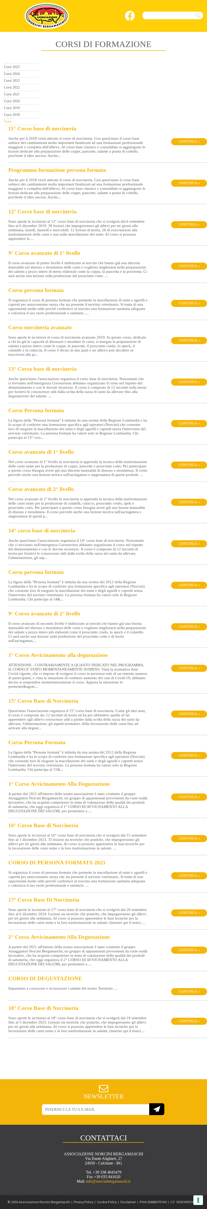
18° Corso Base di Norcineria (43, 1008)
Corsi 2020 (12, 101)
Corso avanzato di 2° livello (41, 489)
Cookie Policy (107, 1202)
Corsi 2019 (12, 108)
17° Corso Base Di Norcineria (43, 900)
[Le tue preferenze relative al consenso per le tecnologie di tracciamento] (198, 1200)
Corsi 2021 (12, 94)
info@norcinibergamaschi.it (108, 1181)
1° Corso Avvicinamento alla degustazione (58, 655)
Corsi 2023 (12, 80)
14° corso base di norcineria (41, 530)
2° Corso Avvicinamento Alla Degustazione (59, 937)
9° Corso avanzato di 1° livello (44, 253)
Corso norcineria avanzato (40, 327)
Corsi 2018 (12, 115)
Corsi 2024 (12, 74)
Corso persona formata (36, 290)
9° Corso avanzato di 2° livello (44, 613)
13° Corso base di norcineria (42, 369)
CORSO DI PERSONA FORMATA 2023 (56, 862)
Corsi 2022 (12, 87)
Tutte (8, 121)
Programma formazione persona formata (57, 170)
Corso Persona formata (36, 410)
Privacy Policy (83, 1202)
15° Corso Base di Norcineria (43, 701)
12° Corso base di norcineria (42, 211)
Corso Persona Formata (36, 742)
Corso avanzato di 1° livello (41, 452)
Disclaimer (128, 1202)
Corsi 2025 (12, 67)
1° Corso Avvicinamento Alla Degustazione (59, 784)
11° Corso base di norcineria (42, 128)
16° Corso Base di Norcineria (43, 825)
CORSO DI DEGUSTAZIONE (45, 978)
